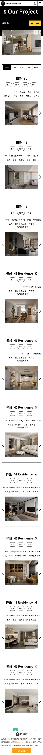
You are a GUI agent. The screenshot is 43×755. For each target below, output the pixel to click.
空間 (14, 67)
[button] (32, 23)
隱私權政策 (18, 742)
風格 (21, 67)
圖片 (8, 84)
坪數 (29, 67)
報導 (25, 84)
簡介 (17, 84)
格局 (36, 67)
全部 (7, 67)
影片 (34, 84)
